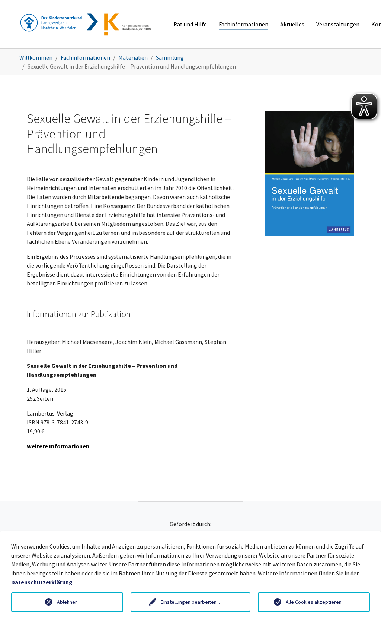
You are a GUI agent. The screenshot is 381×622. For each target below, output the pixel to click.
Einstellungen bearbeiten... (190, 602)
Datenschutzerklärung (42, 582)
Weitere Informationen (58, 446)
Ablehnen (67, 602)
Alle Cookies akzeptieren (314, 602)
